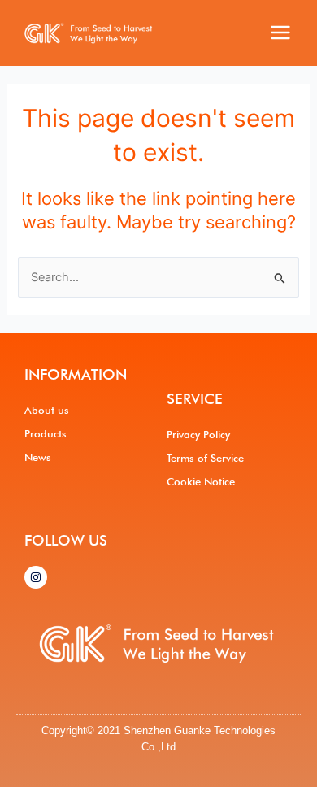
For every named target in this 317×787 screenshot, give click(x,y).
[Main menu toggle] (280, 32)
